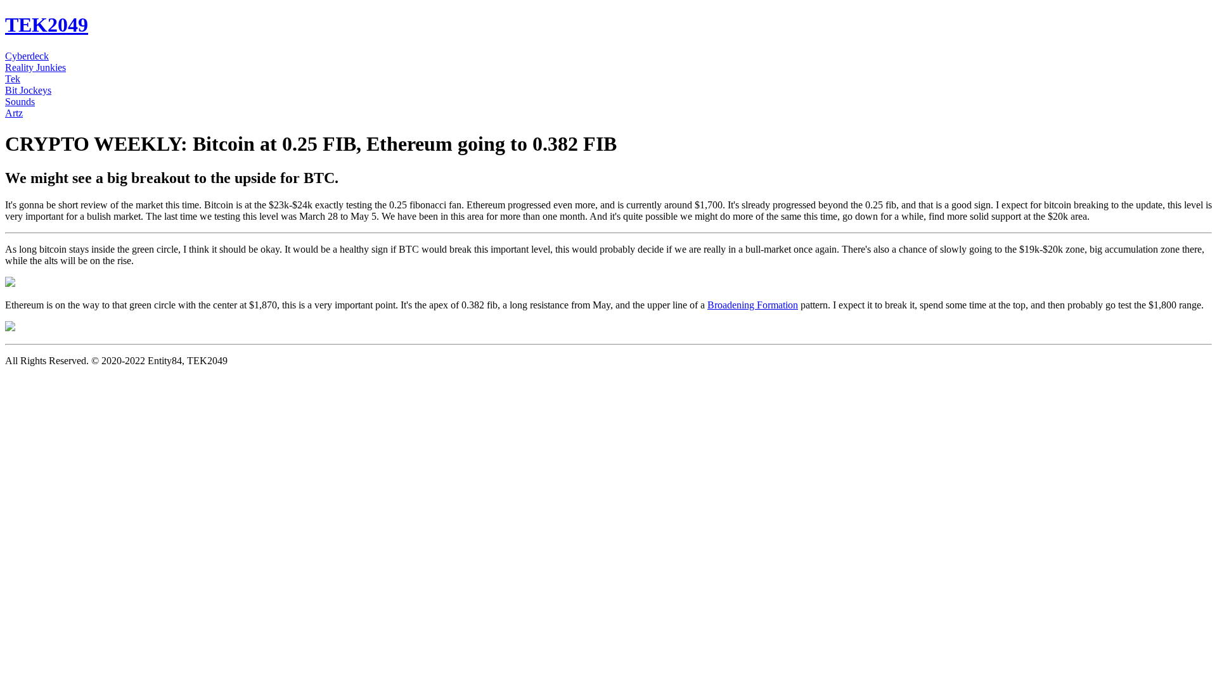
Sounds (20, 101)
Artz (14, 113)
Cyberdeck (27, 56)
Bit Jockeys (28, 90)
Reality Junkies (35, 67)
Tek (12, 78)
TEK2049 (46, 24)
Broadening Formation (752, 305)
